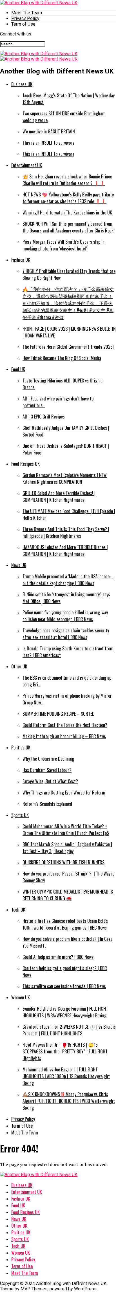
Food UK (18, 369)
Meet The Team (26, 12)
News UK (18, 565)
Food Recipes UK (25, 463)
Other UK (19, 666)
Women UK (20, 997)
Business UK (21, 84)
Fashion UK (20, 259)
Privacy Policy (25, 18)
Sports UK (20, 815)
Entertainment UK (26, 165)
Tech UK (18, 909)
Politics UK (20, 747)
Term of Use (23, 24)
